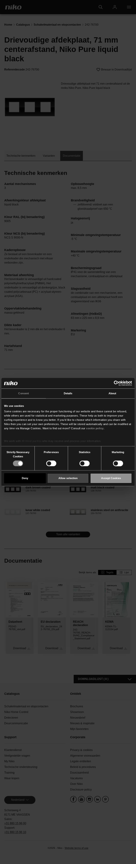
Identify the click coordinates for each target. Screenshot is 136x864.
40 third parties (32, 441)
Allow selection (68, 478)
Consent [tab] (23, 393)
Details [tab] (68, 393)
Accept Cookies (111, 478)
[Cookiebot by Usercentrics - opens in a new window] (116, 383)
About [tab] (112, 393)
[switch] (51, 463)
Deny (25, 478)
